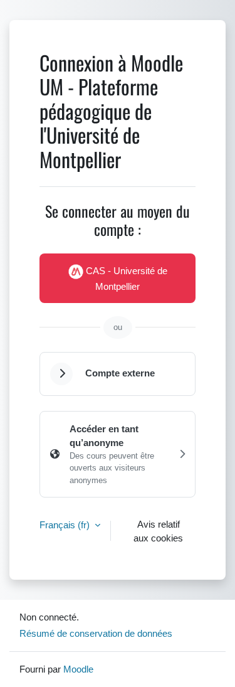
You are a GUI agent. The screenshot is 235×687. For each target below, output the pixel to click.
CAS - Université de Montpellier (125, 278)
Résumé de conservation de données (95, 633)
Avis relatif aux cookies (158, 531)
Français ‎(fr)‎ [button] (65, 524)
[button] (61, 374)
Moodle (78, 669)
